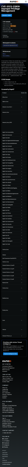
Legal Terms (4, 452)
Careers (4, 397)
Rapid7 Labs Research (8, 409)
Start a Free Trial (6, 376)
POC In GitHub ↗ (6, 55)
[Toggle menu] (26, 2)
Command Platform (7, 366)
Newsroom (5, 391)
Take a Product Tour (7, 378)
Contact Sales (5, 381)
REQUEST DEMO (7, 15)
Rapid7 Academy (6, 425)
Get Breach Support (7, 380)
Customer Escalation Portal (9, 426)
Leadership (5, 389)
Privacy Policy (5, 454)
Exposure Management (8, 368)
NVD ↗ (4, 53)
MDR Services (6, 369)
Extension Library (6, 423)
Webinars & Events (7, 407)
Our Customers (6, 392)
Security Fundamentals (8, 412)
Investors (4, 396)
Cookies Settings (6, 464)
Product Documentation (8, 421)
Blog (3, 403)
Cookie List (4, 460)
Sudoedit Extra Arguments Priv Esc (10, 45)
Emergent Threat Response (9, 405)
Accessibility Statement (7, 462)
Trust (3, 458)
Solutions (4, 371)
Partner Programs (7, 394)
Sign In (4, 418)
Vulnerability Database (8, 410)
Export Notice (5, 456)
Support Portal (6, 420)
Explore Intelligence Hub (10, 353)
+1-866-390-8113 (6, 433)
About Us (4, 387)
